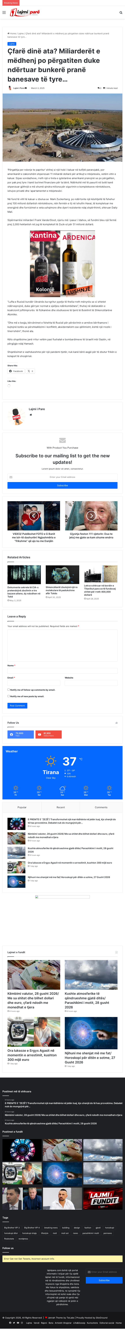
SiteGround (101, 1317)
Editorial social (107, 1323)
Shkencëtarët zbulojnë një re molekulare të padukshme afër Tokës (61, 590)
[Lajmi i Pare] (25, 12)
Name (11, 665)
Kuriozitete (92, 1323)
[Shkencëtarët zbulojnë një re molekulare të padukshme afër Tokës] (62, 574)
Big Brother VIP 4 (32, 1227)
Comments (101, 807)
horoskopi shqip (29, 1233)
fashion (87, 1227)
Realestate (9, 1238)
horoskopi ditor (11, 1233)
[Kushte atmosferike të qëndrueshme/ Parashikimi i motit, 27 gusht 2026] (103, 1173)
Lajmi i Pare (18, 88)
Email (11, 677)
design (77, 1227)
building (65, 1227)
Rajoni (44, 1323)
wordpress (23, 1238)
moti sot (65, 1233)
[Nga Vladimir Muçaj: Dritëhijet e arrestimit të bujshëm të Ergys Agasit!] (22, 1199)
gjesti (98, 1227)
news (75, 1233)
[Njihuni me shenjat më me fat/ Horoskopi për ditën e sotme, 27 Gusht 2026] (16, 882)
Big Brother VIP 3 (12, 1227)
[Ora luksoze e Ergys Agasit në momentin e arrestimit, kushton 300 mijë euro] (16, 867)
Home (12, 33)
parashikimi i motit (91, 1233)
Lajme (21, 33)
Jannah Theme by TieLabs (61, 1317)
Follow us (8, 1248)
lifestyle (44, 1233)
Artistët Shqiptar (63, 1323)
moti (55, 1233)
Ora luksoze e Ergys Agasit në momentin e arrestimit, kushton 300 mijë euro (70, 862)
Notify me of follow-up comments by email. (32, 690)
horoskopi (109, 1227)
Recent (61, 807)
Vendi (36, 1323)
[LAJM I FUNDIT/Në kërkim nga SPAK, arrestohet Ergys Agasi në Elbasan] (103, 1199)
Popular (22, 807)
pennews (108, 1233)
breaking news (51, 1227)
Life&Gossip (79, 1323)
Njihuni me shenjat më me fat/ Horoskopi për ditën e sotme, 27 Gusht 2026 (69, 877)
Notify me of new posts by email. (27, 696)
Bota (51, 1323)
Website (69, 677)
